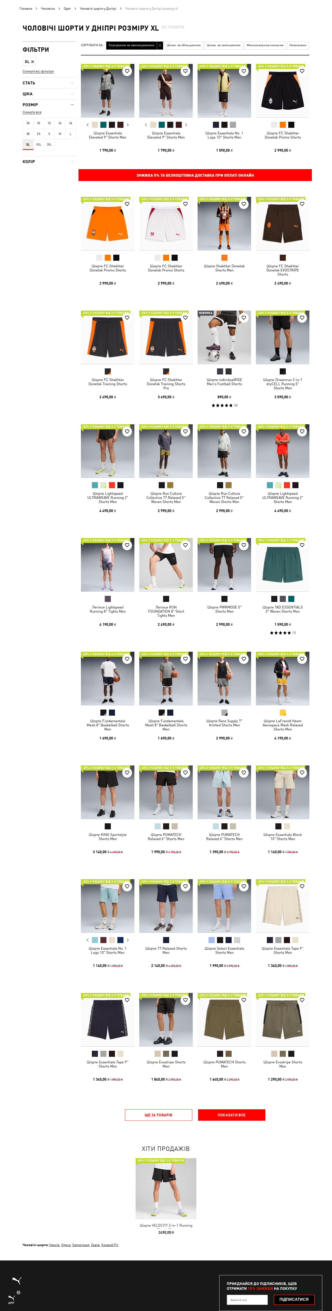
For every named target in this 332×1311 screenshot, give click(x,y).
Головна (25, 8)
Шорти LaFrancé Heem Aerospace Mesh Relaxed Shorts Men (283, 725)
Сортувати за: (92, 45)
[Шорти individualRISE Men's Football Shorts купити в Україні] (224, 337)
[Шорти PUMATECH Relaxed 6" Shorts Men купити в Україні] (166, 792)
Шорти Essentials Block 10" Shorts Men (282, 837)
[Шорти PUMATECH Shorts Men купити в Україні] (224, 1019)
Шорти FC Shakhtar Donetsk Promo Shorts (283, 135)
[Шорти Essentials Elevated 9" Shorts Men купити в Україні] (107, 90)
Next (127, 125)
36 (70, 123)
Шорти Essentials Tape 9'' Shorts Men (283, 950)
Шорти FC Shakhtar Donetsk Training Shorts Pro (166, 384)
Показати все (231, 1115)
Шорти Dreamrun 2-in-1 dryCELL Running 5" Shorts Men (282, 384)
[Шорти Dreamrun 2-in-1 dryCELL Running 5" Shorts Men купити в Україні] (282, 337)
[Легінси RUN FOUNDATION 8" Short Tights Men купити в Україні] (166, 564)
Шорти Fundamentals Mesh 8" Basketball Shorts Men (108, 725)
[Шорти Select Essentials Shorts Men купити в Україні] (224, 906)
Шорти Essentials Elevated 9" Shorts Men (107, 135)
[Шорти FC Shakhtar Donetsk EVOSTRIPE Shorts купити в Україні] (282, 223)
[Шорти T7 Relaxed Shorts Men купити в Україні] (166, 906)
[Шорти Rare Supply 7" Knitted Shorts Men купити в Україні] (224, 678)
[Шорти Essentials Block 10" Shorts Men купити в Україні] (282, 792)
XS (38, 134)
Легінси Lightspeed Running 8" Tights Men (108, 609)
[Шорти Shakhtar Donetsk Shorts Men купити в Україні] (224, 223)
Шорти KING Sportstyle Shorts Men (108, 837)
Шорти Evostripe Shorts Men (166, 1064)
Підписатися (294, 1299)
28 (27, 123)
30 (38, 123)
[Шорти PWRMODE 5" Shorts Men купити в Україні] (224, 564)
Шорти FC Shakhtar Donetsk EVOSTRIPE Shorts (282, 270)
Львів (95, 1245)
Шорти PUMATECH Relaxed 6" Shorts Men (166, 837)
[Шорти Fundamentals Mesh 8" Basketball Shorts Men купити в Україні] (107, 678)
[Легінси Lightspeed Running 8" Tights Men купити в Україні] (107, 564)
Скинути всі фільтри (38, 71)
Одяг (67, 8)
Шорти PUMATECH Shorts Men (224, 1064)
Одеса (65, 1245)
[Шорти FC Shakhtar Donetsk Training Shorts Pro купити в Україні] (166, 337)
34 (60, 123)
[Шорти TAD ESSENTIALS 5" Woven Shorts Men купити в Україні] (282, 564)
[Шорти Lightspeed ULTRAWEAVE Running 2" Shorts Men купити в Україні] (107, 451)
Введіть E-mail (239, 1299)
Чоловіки (48, 8)
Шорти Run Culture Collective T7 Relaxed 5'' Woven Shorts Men (166, 497)
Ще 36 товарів (159, 1115)
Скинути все (32, 112)
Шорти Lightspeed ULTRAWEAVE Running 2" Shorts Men (107, 497)
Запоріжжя (80, 1245)
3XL (49, 144)
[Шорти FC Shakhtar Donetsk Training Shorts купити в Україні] (107, 337)
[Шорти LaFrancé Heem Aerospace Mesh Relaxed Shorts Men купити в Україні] (282, 678)
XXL (38, 144)
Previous (88, 124)
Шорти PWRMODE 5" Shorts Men (224, 609)
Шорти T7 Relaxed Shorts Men (166, 950)
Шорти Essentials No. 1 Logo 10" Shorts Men (224, 135)
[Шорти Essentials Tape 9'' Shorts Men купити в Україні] (282, 906)
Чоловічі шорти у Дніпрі (98, 8)
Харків (54, 1245)
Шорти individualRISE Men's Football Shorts (224, 382)
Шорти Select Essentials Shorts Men (224, 950)
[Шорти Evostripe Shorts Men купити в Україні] (166, 1019)
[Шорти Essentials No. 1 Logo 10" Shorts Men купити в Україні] (224, 90)
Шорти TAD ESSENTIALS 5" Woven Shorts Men (282, 609)
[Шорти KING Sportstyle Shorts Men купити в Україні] (107, 792)
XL (28, 144)
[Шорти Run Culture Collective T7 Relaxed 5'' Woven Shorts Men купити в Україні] (166, 451)
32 (49, 123)
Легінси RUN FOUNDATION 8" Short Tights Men (166, 611)
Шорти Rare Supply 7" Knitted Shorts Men (224, 723)
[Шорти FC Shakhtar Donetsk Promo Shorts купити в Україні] (282, 90)
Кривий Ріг (110, 1245)
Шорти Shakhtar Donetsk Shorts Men (224, 268)
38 (27, 134)
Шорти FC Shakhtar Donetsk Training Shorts (107, 382)
